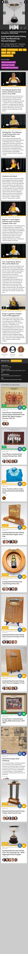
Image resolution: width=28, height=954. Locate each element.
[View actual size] (21, 28)
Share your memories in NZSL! (8, 62)
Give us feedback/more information (10, 67)
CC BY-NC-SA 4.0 (17, 375)
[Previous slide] (4, 13)
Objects (6, 31)
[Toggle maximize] (25, 28)
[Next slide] (23, 13)
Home (2, 31)
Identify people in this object (8, 65)
